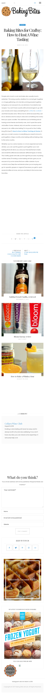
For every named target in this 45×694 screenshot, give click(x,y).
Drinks (22, 25)
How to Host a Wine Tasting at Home (26, 131)
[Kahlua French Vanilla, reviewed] (22, 280)
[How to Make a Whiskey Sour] (22, 359)
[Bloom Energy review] (22, 319)
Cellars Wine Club (13, 423)
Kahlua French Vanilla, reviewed (22, 297)
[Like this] (33, 239)
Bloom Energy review (22, 336)
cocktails (38, 111)
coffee (31, 111)
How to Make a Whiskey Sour (22, 376)
